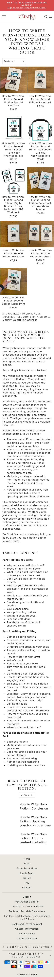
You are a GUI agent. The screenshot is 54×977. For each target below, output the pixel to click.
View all (27, 795)
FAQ (27, 882)
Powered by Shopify (27, 975)
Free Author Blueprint (27, 901)
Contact (27, 887)
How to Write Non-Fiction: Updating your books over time (35, 821)
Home (27, 858)
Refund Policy (27, 933)
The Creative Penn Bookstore (26, 947)
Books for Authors (27, 868)
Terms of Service (27, 938)
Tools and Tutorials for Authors (27, 911)
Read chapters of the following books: (26, 955)
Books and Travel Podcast (27, 924)
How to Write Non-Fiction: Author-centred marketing (33, 838)
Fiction (27, 878)
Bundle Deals (27, 873)
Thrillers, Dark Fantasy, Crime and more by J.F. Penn (27, 917)
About (26, 863)
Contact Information (27, 928)
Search (27, 896)
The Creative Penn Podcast (27, 906)
